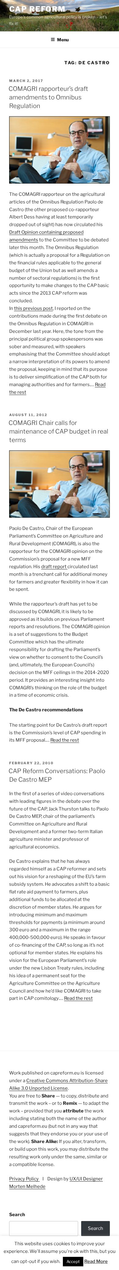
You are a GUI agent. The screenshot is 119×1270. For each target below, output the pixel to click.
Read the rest (64, 740)
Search (17, 1214)
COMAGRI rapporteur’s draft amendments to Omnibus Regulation (48, 97)
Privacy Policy (24, 1179)
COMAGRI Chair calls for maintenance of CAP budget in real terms (58, 431)
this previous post (33, 308)
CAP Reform (37, 9)
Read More (96, 1261)
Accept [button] (73, 1261)
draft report (54, 566)
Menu (63, 39)
